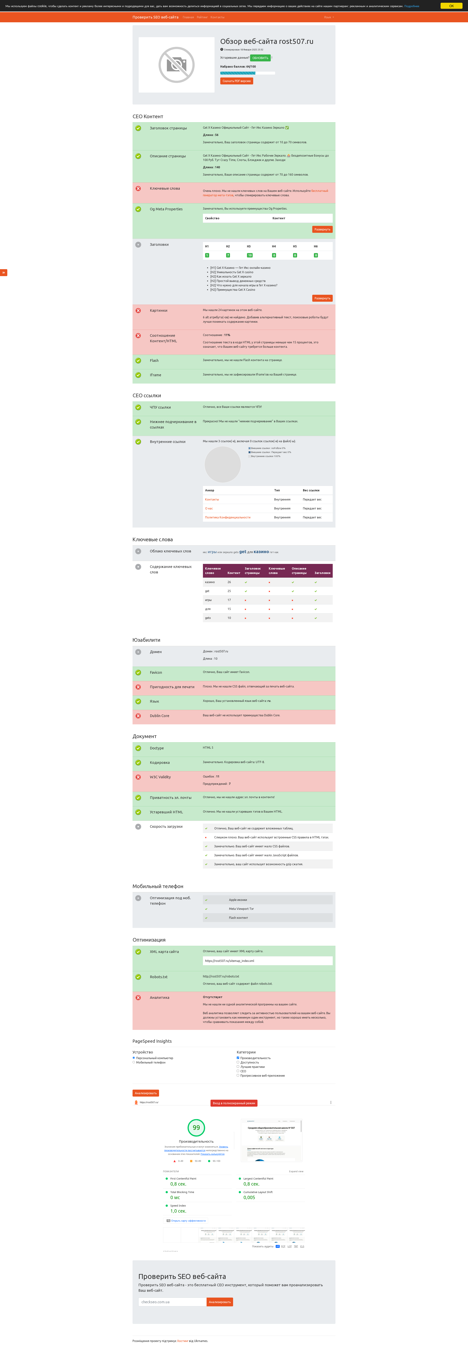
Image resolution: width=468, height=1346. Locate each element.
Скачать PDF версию (237, 81)
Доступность (249, 1062)
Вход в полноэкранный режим (234, 1103)
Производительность (255, 1058)
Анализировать (146, 1093)
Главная (188, 17)
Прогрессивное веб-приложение (262, 1075)
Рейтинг (202, 17)
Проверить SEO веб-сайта (155, 17)
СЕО (243, 1071)
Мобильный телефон (150, 1062)
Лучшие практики (252, 1066)
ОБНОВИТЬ (260, 58)
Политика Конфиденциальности (227, 517)
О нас (209, 508)
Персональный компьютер (154, 1058)
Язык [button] (328, 17)
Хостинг (182, 1341)
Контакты (217, 17)
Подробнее (411, 6)
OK (451, 5)
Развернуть (322, 229)
